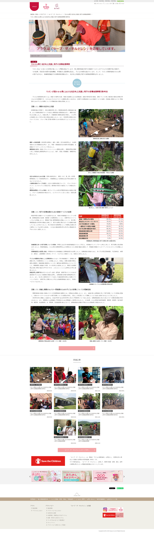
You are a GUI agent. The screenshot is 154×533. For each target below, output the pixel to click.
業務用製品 (107, 1)
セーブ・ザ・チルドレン (55, 14)
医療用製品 (113, 1)
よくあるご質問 (108, 3)
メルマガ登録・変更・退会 (58, 499)
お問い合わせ (99, 3)
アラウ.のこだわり (37, 510)
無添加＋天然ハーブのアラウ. (38, 14)
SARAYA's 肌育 (52, 513)
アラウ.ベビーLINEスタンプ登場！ (57, 525)
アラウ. (32, 505)
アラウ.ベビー (50, 505)
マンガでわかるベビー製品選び (56, 520)
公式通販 (116, 3)
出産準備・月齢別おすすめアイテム (57, 515)
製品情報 (34, 508)
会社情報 (96, 1)
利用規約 (33, 499)
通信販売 (70, 499)
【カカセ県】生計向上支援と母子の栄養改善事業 (77, 14)
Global (122, 3)
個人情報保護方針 (43, 499)
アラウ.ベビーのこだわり (54, 510)
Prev (30, 477)
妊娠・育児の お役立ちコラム (56, 517)
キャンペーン (51, 522)
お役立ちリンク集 (112, 499)
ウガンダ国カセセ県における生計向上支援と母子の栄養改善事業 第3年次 (50, 17)
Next (124, 477)
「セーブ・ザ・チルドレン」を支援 (80, 505)
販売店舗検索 (101, 499)
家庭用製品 (101, 1)
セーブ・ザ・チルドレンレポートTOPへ (77, 450)
